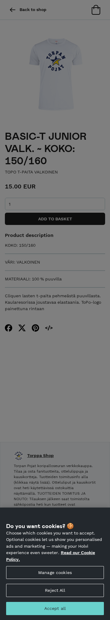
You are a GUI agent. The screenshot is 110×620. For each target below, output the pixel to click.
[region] (55, 564)
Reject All (55, 590)
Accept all (55, 608)
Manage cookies (55, 572)
